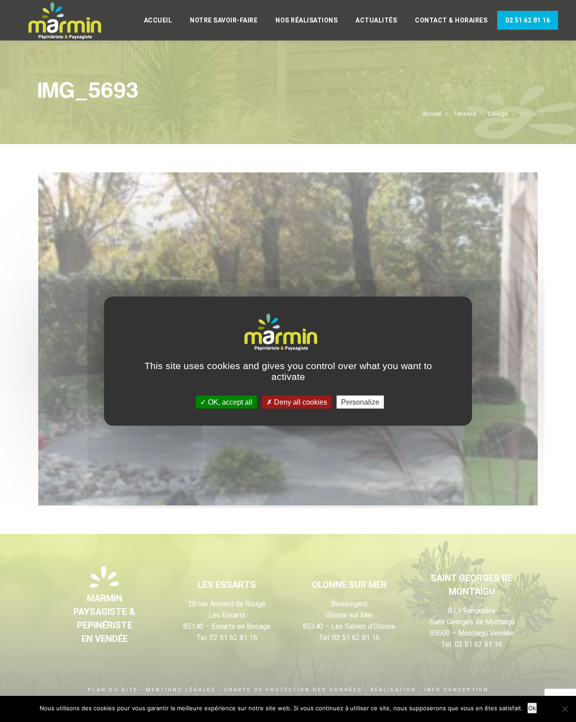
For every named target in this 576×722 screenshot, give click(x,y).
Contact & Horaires (451, 20)
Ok (532, 708)
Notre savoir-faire (223, 20)
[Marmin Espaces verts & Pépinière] (72, 21)
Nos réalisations (306, 20)
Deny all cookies (299, 402)
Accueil (158, 20)
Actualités (376, 20)
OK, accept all (229, 402)
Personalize (360, 402)
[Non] (564, 708)
